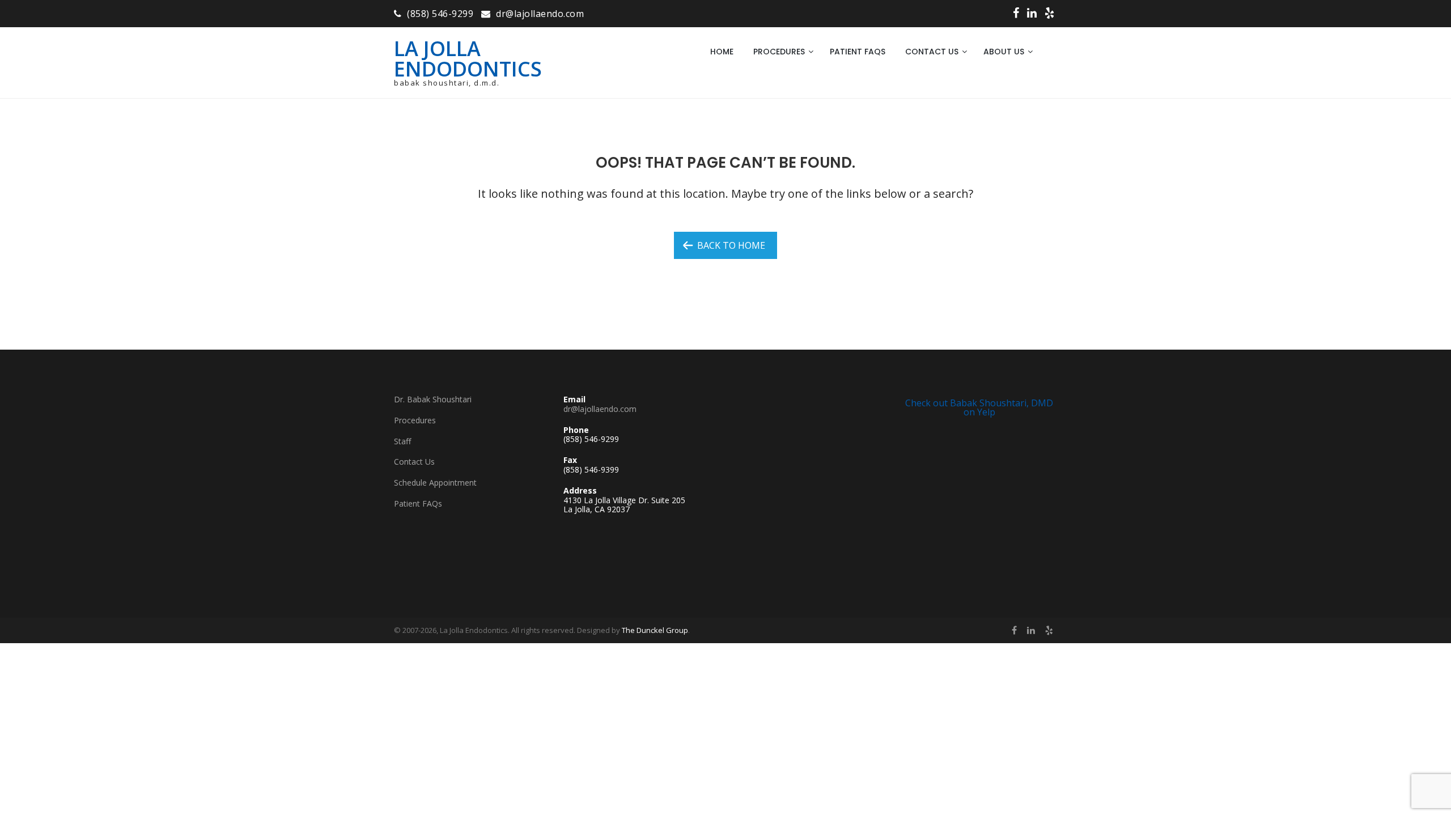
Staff (402, 441)
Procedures (779, 51)
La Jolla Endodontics (468, 59)
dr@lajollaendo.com (540, 13)
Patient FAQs (857, 51)
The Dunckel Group (655, 630)
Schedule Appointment (435, 482)
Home (721, 51)
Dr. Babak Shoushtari (433, 399)
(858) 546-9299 (440, 13)
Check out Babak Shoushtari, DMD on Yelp (979, 407)
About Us (1003, 51)
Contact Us (931, 51)
